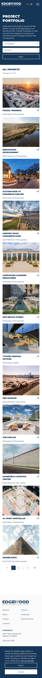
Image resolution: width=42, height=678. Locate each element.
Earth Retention (27, 619)
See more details (27, 661)
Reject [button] (21, 665)
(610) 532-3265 (9, 641)
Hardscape (25, 614)
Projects (24, 610)
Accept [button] (21, 672)
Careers (6, 619)
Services (6, 610)
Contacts (6, 623)
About (5, 614)
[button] (21, 43)
